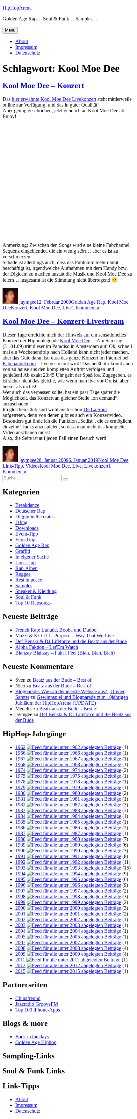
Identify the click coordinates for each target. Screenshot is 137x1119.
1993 (20, 868)
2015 (20, 971)
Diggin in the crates (34, 516)
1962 (20, 747)
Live (67, 307)
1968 (20, 764)
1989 (20, 845)
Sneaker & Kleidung (36, 591)
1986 (20, 827)
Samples (23, 585)
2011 (20, 959)
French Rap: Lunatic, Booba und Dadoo (56, 630)
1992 (20, 862)
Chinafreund (27, 998)
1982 (20, 804)
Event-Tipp (26, 534)
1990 (20, 850)
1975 (20, 776)
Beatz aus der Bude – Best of (62, 680)
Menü (10, 30)
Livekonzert (96, 466)
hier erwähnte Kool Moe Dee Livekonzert (54, 99)
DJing (21, 522)
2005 (20, 936)
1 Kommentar (85, 307)
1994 (20, 873)
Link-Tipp (13, 466)
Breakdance (27, 505)
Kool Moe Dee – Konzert (43, 85)
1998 (20, 896)
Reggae (23, 574)
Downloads (27, 528)
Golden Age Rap (88, 302)
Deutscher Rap (30, 511)
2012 (20, 965)
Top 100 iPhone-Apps (37, 1009)
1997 (20, 890)
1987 (20, 833)
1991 (20, 856)
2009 (20, 954)
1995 (20, 879)
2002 (20, 919)
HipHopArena (17, 8)
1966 (20, 753)
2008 (20, 948)
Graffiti (22, 551)
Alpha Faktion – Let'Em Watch (46, 647)
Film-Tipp (25, 539)
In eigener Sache (32, 557)
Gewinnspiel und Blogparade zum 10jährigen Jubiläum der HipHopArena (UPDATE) (71, 700)
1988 (20, 839)
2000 (20, 908)
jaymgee (27, 302)
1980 (20, 793)
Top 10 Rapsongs (33, 602)
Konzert (19, 307)
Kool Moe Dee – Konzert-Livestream (63, 321)
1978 (20, 781)
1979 (20, 787)
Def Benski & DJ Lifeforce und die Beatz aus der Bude (71, 641)
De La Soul (95, 409)
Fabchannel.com (19, 363)
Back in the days (32, 1036)
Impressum (26, 47)
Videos (32, 466)
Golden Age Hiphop (35, 1042)
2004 (20, 931)
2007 (20, 942)
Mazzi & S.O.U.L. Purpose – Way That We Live (64, 635)
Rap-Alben (26, 568)
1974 (20, 770)
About (21, 41)
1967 (20, 758)
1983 (20, 810)
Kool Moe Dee (45, 307)
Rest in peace (28, 579)
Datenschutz (27, 53)
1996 (20, 885)
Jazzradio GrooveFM (36, 1004)
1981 (20, 799)
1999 (20, 902)
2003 (20, 925)
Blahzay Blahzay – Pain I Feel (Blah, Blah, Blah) (65, 653)
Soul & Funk (28, 597)
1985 (20, 822)
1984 (20, 816)
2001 (20, 913)
